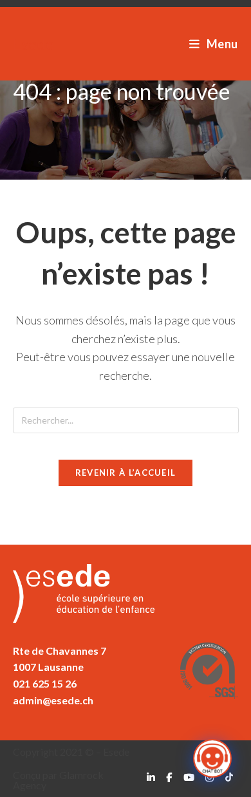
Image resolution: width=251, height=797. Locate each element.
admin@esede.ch (53, 700)
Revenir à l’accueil (125, 472)
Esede (33, 43)
